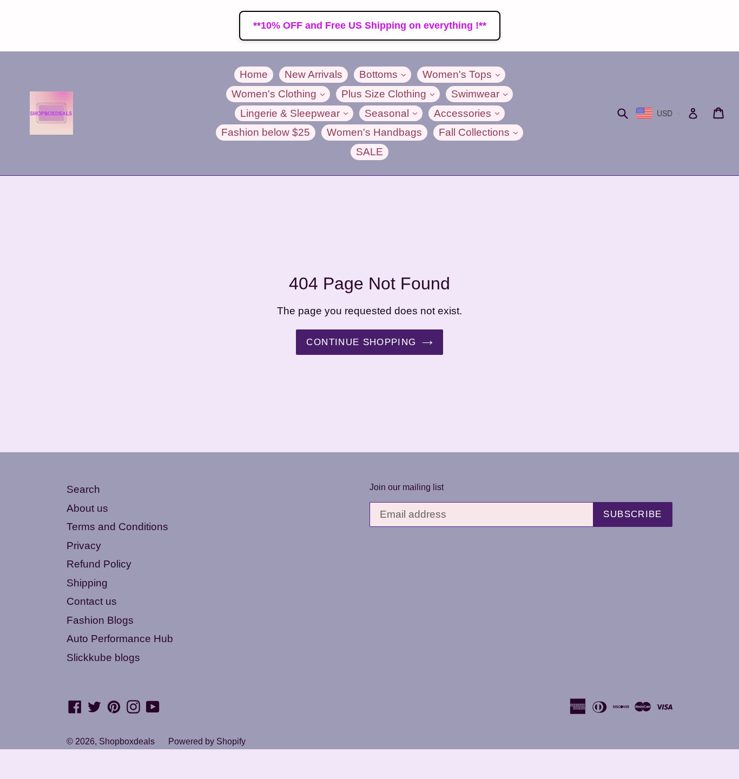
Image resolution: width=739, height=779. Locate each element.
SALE (369, 151)
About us (87, 508)
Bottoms (385, 74)
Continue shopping (361, 342)
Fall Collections (481, 132)
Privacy (84, 545)
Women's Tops (464, 74)
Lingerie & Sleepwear (296, 113)
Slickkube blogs (103, 657)
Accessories (469, 113)
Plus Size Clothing (390, 94)
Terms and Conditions (117, 526)
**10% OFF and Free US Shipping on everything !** (369, 25)
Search (83, 489)
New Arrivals (313, 74)
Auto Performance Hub (120, 638)
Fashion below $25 (265, 132)
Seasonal (394, 113)
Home (254, 74)
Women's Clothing (281, 94)
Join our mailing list (407, 487)
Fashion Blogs (100, 620)
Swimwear (482, 94)
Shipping (87, 583)
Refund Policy (99, 564)
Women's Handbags (374, 132)
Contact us (92, 601)
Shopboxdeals (127, 741)
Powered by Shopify (207, 741)
